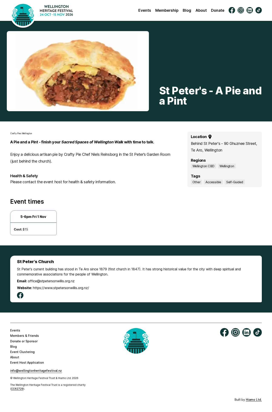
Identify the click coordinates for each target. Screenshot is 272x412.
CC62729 (17, 388)
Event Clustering (22, 352)
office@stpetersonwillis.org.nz (51, 281)
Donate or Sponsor (24, 341)
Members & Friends (24, 335)
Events (144, 10)
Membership (166, 10)
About (201, 10)
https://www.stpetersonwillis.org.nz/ (61, 288)
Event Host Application (27, 362)
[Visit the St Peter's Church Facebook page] (20, 295)
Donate (217, 10)
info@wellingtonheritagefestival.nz (36, 370)
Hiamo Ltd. (254, 399)
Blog (187, 10)
